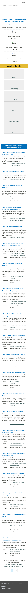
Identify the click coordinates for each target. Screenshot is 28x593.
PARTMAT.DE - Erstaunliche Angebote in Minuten (12, 583)
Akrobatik (7, 564)
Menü (24, 3)
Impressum (3, 586)
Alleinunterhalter (17, 564)
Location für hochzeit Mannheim (17, 346)
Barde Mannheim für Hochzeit (17, 482)
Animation (7, 566)
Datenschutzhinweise (6, 588)
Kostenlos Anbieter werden (7, 591)
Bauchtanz (20, 566)
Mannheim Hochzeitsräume (16, 237)
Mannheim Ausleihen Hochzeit (17, 179)
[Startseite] (7, 3)
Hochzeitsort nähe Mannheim (17, 424)
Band (13, 566)
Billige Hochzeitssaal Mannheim (17, 364)
